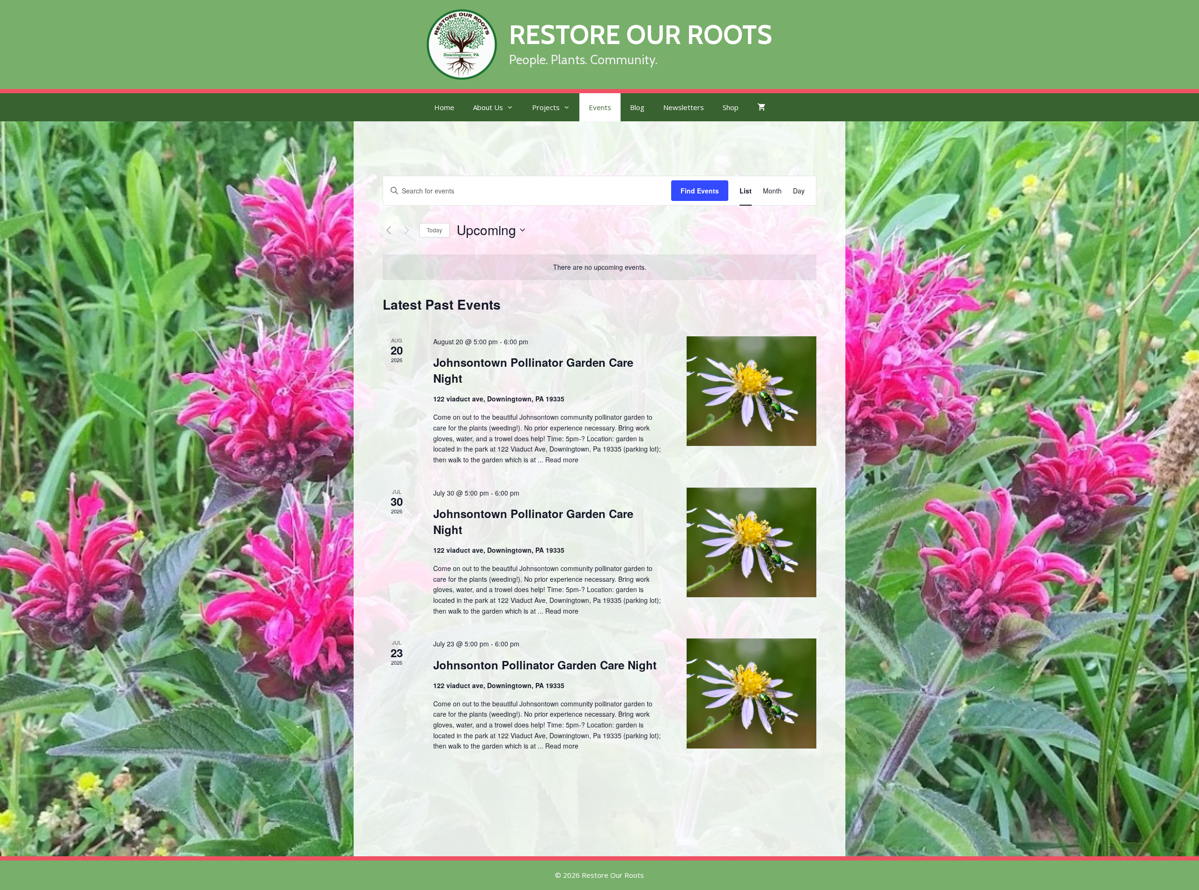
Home (444, 107)
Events (600, 107)
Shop (731, 107)
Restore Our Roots (640, 35)
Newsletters (683, 107)
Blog (637, 107)
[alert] (599, 267)
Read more (561, 459)
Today (434, 230)
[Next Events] (406, 230)
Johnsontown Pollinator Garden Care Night (533, 370)
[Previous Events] (388, 230)
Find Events (700, 190)
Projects (546, 107)
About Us (488, 107)
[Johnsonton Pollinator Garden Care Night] (751, 693)
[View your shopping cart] (761, 107)
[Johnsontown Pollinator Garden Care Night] (751, 391)
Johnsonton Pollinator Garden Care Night (545, 665)
